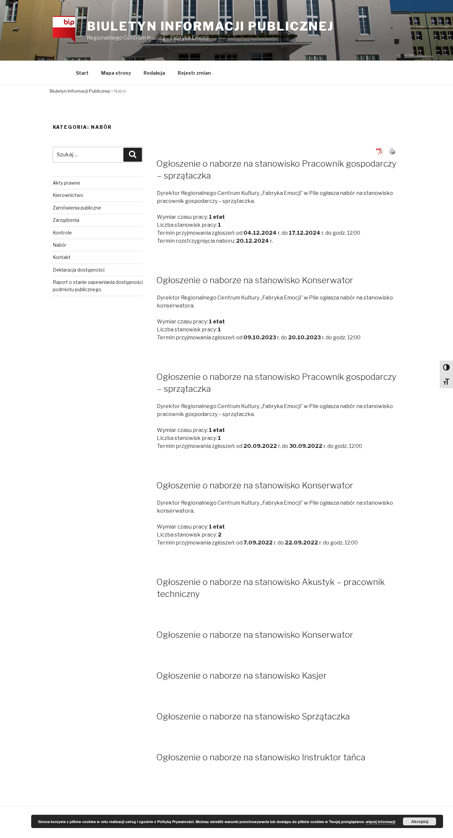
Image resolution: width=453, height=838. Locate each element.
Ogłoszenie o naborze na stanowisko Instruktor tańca (260, 757)
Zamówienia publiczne (77, 207)
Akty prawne (66, 183)
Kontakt (62, 257)
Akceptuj (419, 821)
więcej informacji (380, 821)
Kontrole (62, 232)
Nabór (59, 245)
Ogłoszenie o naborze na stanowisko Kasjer (241, 675)
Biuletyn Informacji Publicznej (210, 26)
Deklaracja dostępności (78, 270)
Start (82, 73)
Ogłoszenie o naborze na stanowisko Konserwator (254, 280)
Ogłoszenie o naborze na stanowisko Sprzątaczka (253, 716)
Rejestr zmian (194, 73)
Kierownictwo (68, 195)
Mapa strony (116, 73)
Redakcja (154, 73)
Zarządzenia (66, 220)
